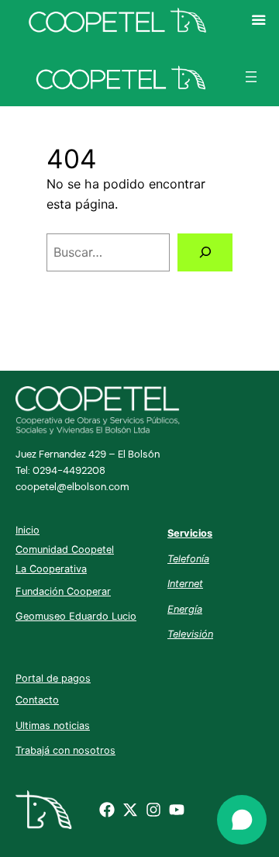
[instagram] (153, 809)
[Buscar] (204, 252)
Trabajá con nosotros (65, 750)
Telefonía (188, 559)
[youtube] (176, 809)
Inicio (28, 530)
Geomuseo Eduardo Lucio (76, 616)
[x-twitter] (130, 809)
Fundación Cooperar (63, 591)
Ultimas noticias (53, 725)
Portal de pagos (53, 678)
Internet (185, 583)
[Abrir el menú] (251, 76)
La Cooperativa (51, 569)
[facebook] (107, 809)
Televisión (190, 634)
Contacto (37, 700)
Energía (184, 609)
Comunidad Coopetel (65, 549)
